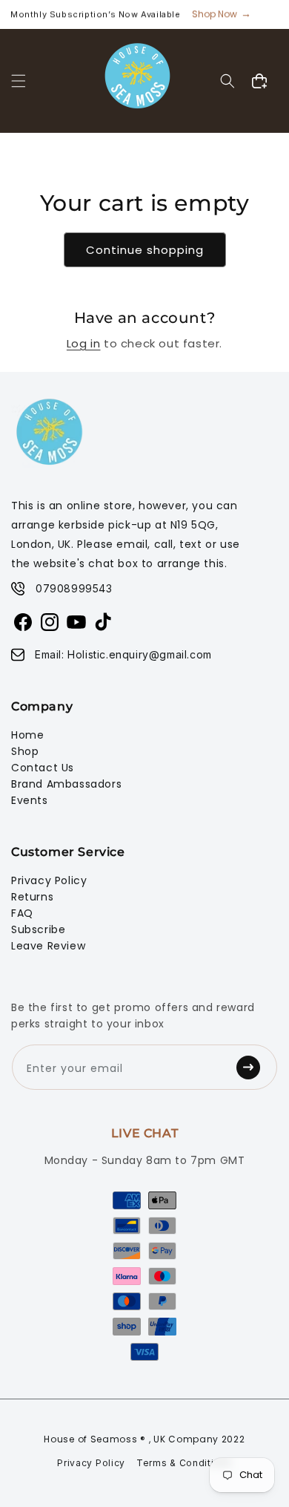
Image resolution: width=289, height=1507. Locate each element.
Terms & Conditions (184, 1462)
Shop (25, 751)
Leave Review (48, 945)
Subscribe (38, 929)
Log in (84, 343)
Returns (32, 896)
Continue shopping (145, 250)
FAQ (22, 913)
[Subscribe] (252, 1067)
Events (29, 800)
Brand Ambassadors (66, 784)
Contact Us (42, 767)
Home (27, 735)
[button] (18, 81)
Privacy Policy (49, 880)
